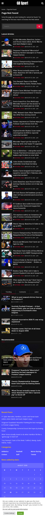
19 (16, 488)
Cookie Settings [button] (9, 513)
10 (4, 483)
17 (4, 488)
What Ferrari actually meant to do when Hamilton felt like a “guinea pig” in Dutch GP (28, 72)
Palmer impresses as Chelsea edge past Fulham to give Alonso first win (28, 122)
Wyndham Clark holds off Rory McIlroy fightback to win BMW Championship (28, 252)
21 (28, 488)
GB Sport (22, 3)
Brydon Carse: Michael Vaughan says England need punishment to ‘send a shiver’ (27, 92)
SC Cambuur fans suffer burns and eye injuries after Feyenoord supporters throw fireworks (27, 206)
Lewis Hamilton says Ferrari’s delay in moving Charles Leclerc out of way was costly (28, 184)
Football (19, 451)
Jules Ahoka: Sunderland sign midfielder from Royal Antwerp (25, 163)
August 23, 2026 (30, 285)
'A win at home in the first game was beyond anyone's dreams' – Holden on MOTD (27, 262)
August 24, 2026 (30, 108)
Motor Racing (36, 451)
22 (34, 488)
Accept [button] (20, 513)
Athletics (5, 451)
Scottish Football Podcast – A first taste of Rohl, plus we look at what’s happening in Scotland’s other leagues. (27, 309)
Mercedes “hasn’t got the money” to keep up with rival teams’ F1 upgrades (27, 143)
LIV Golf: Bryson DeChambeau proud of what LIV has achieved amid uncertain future (28, 195)
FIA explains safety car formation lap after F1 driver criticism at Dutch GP (27, 216)
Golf (17, 454)
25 (10, 492)
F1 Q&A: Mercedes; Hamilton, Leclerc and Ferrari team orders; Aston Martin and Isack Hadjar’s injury (27, 41)
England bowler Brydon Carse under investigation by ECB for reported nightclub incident (27, 133)
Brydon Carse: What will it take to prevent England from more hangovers (28, 272)
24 (4, 492)
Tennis (33, 454)
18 (10, 488)
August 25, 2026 (30, 46)
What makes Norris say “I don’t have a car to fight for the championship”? (27, 281)
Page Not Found (11, 9)
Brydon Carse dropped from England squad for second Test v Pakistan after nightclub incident (27, 173)
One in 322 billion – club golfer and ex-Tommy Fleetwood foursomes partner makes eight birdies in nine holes (27, 153)
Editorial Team (19, 46)
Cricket (4, 454)
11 (10, 483)
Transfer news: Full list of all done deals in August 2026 (26, 330)
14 (28, 483)
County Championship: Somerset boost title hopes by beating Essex (28, 62)
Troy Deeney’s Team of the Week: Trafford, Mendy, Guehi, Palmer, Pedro (27, 82)
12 (16, 483)
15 (34, 483)
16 (40, 483)
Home (3, 9)
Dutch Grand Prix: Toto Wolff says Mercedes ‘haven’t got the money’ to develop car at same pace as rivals (26, 103)
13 (22, 483)
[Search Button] (39, 26)
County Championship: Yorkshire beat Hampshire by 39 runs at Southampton (28, 234)
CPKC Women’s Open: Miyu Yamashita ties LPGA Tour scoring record (27, 113)
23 (40, 488)
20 (22, 488)
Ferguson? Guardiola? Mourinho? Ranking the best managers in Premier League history (28, 52)
